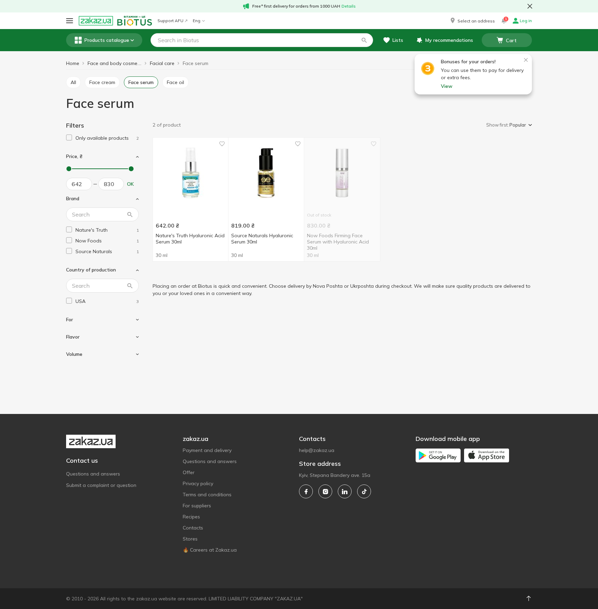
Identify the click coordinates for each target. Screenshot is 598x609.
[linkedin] (345, 491)
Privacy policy (198, 483)
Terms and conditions (207, 494)
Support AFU (170, 20)
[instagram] (325, 491)
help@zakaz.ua (316, 450)
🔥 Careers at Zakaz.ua (210, 550)
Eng (196, 20)
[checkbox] (69, 137)
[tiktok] (364, 491)
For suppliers (197, 505)
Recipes (191, 517)
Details (349, 6)
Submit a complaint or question (101, 485)
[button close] (529, 6)
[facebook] (306, 491)
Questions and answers (93, 474)
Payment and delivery (207, 450)
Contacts (193, 528)
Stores (190, 539)
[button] (472, 21)
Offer (188, 472)
